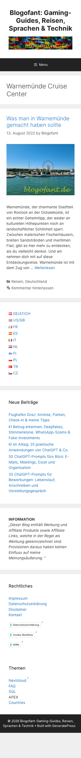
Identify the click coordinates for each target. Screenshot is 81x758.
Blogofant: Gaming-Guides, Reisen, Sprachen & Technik (40, 20)
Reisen (17, 281)
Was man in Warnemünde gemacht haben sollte (38, 121)
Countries (17, 702)
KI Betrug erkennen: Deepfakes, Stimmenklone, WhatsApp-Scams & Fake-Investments (39, 432)
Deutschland (36, 281)
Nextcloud (17, 680)
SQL (12, 691)
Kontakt (15, 615)
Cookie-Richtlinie (23, 634)
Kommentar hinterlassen (32, 288)
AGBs (16, 644)
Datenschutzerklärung (28, 604)
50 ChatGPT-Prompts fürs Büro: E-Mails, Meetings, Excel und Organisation (39, 462)
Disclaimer (18, 609)
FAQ (12, 686)
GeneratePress (63, 726)
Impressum (18, 598)
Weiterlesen (45, 268)
